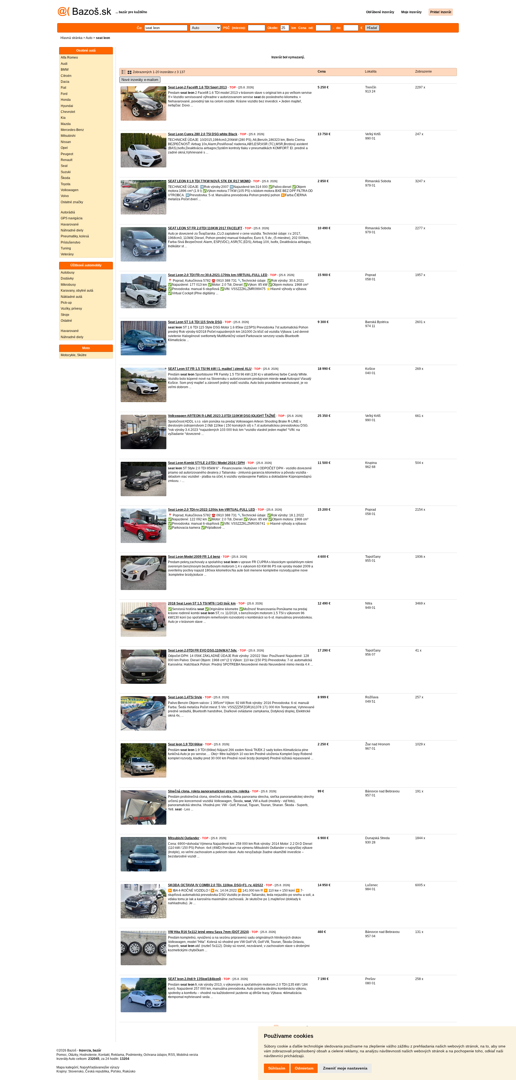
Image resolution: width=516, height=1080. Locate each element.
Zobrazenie (423, 71)
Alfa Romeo (69, 57)
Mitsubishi (68, 136)
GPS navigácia (72, 218)
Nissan (66, 142)
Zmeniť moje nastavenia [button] (345, 1068)
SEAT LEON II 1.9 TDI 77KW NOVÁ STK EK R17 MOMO (209, 181)
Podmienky (134, 1055)
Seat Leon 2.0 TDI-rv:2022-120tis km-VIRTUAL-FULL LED (211, 510)
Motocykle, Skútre (74, 355)
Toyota (65, 184)
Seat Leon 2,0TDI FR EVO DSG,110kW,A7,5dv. (202, 650)
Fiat (63, 88)
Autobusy (67, 272)
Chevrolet (68, 112)
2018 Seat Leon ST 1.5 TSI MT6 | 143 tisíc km (202, 603)
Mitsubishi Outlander (183, 838)
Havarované (70, 224)
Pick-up (66, 303)
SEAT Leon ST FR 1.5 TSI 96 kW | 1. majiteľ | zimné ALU (210, 369)
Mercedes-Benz (72, 130)
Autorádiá (68, 212)
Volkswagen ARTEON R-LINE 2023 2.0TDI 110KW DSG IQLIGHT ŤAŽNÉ (221, 416)
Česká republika (97, 1071)
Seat (64, 166)
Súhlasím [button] (276, 1068)
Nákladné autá (71, 297)
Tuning (66, 248)
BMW (65, 69)
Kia (63, 118)
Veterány (67, 254)
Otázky (73, 1055)
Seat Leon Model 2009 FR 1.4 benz (194, 557)
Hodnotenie (88, 1055)
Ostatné (66, 321)
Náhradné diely (72, 230)
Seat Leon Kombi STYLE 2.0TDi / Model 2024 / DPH (206, 463)
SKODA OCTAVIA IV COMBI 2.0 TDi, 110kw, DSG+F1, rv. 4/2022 (215, 885)
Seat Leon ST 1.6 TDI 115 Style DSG (195, 322)
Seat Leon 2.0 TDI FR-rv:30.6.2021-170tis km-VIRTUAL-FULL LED (217, 275)
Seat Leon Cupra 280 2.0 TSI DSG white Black (202, 134)
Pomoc (61, 1055)
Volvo (65, 196)
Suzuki (66, 172)
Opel (64, 148)
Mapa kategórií (67, 1067)
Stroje (65, 315)
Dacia (65, 82)
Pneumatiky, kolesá (75, 236)
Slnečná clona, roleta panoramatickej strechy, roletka (208, 791)
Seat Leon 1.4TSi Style (185, 697)
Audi (64, 64)
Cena (322, 71)
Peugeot (67, 154)
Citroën (66, 76)
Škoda (65, 178)
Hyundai (67, 106)
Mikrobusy (68, 285)
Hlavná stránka (71, 38)
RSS (171, 1055)
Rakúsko (129, 1071)
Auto (89, 38)
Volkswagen (69, 190)
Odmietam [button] (304, 1068)
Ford (64, 94)
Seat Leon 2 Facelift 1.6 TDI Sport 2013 (197, 87)
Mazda (66, 124)
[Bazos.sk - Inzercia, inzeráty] (84, 15)
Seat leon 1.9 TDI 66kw (185, 744)
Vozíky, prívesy (71, 308)
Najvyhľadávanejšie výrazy (99, 1067)
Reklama (117, 1055)
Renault (66, 160)
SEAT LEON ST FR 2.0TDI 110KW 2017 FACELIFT (205, 228)
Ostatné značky (72, 202)
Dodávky (67, 278)
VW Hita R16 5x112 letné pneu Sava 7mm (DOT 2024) (208, 932)
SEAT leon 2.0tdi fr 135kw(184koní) (194, 979)
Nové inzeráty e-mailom (139, 80)
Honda (66, 100)
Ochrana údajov (155, 1055)
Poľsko (116, 1071)
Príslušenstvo (70, 242)
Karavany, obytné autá (77, 290)
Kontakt (103, 1055)
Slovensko (76, 1071)
